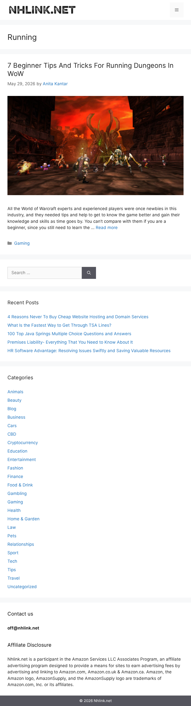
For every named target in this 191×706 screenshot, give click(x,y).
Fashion (15, 468)
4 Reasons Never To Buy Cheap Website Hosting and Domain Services (77, 316)
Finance (15, 476)
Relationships (20, 544)
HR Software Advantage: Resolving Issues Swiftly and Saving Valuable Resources (89, 350)
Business (16, 417)
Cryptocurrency (22, 442)
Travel (13, 578)
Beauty (14, 400)
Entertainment (21, 459)
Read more (107, 227)
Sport (12, 552)
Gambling (17, 493)
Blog (11, 408)
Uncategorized (22, 586)
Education (17, 451)
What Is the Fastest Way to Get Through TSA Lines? (59, 325)
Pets (11, 535)
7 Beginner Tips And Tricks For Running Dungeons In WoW (90, 69)
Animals (15, 391)
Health (14, 510)
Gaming (22, 243)
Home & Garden (23, 518)
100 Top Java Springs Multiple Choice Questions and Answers (69, 333)
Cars (12, 425)
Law (11, 527)
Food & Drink (20, 484)
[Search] (89, 273)
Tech (12, 561)
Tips (11, 569)
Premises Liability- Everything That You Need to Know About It (70, 342)
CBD (11, 434)
